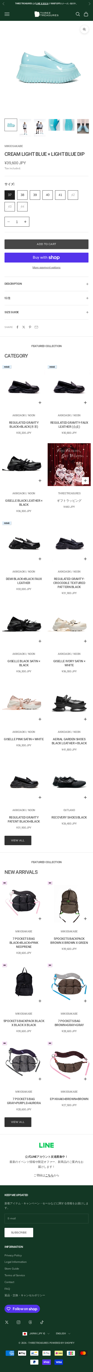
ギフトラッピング (69, 500)
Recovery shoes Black (69, 817)
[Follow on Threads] (30, 1322)
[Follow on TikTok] (42, 1322)
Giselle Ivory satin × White (69, 663)
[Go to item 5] (68, 125)
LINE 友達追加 (42, 3)
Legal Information (16, 1261)
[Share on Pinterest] (30, 327)
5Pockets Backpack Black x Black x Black (23, 1023)
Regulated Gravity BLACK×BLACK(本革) (24, 424)
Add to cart (46, 244)
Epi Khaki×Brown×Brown (69, 1099)
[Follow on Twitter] (7, 1322)
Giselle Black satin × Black (23, 663)
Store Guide (12, 1268)
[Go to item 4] (54, 125)
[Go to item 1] (11, 125)
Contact (9, 1282)
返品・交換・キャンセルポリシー (25, 1295)
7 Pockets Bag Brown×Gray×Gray (69, 1023)
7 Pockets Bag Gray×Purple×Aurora (24, 1101)
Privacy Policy (13, 1255)
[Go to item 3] (39, 128)
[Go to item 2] (25, 128)
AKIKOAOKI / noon (23, 415)
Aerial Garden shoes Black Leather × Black (69, 741)
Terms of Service (15, 1275)
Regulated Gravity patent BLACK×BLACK (24, 819)
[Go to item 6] (83, 126)
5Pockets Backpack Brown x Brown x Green (69, 940)
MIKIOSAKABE (14, 146)
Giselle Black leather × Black (23, 502)
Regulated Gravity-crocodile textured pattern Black (69, 583)
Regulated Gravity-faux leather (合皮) (69, 424)
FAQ (7, 1288)
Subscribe (19, 1232)
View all (18, 840)
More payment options (46, 267)
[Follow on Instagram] (18, 1322)
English (61, 1333)
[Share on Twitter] (24, 327)
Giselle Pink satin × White (24, 739)
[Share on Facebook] (17, 327)
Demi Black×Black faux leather (24, 581)
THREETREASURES (69, 493)
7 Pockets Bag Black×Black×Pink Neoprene (23, 943)
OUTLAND (69, 810)
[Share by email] (36, 327)
